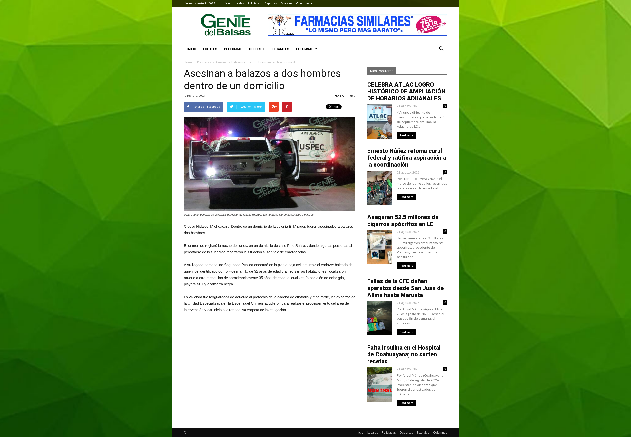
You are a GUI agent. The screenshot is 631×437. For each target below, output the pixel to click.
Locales (239, 3)
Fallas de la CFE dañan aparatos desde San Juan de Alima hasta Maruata (405, 288)
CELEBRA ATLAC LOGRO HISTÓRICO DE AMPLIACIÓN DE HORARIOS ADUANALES (406, 91)
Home (188, 62)
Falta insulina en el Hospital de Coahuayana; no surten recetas (403, 354)
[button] (441, 49)
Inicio (226, 3)
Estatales (286, 3)
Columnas (302, 3)
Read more (406, 135)
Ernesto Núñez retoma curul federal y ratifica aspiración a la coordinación (406, 157)
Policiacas (254, 3)
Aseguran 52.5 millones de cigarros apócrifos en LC (402, 220)
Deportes (270, 3)
